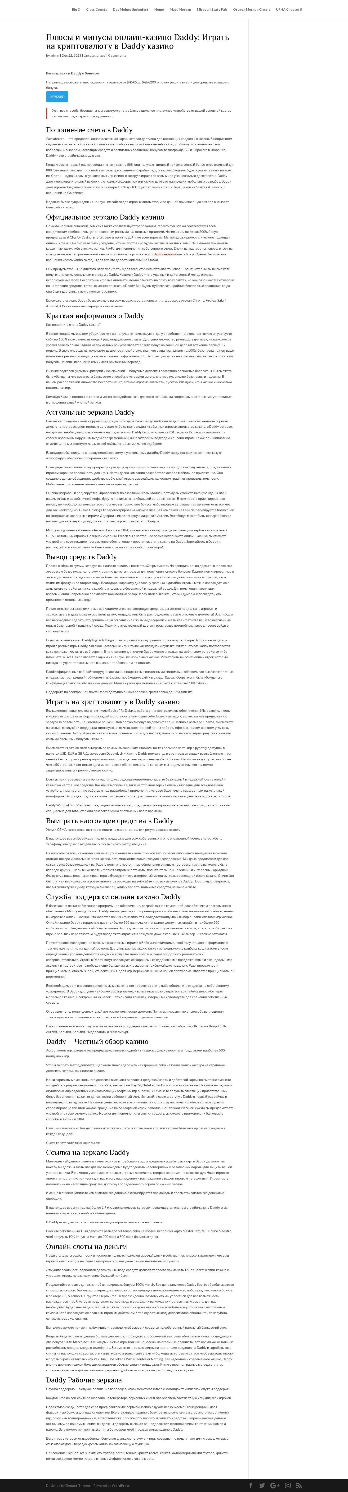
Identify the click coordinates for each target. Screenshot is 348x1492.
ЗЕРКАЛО (57, 97)
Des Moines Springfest (130, 9)
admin (54, 55)
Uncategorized (95, 55)
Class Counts (96, 9)
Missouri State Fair (212, 9)
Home (159, 9)
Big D (76, 9)
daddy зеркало (165, 254)
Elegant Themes (78, 1485)
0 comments (117, 55)
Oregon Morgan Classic (251, 9)
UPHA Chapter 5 (289, 9)
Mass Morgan (180, 9)
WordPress (121, 1485)
